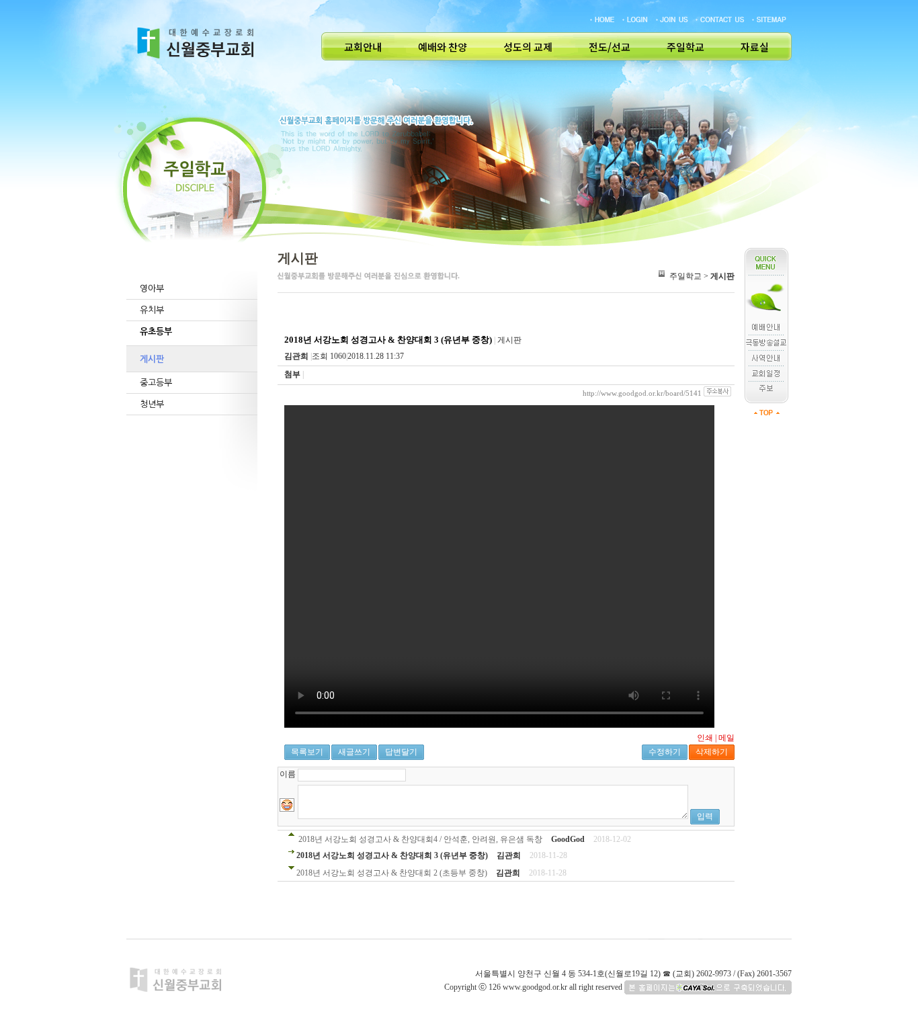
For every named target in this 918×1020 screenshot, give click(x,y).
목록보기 (307, 752)
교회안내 (363, 47)
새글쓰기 (354, 752)
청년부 (152, 404)
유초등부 (156, 331)
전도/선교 (609, 47)
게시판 (152, 359)
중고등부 (156, 382)
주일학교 (685, 47)
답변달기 (401, 752)
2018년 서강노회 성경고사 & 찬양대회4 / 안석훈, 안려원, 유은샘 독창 (420, 839)
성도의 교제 (527, 47)
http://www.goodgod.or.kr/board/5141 (642, 393)
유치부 (152, 310)
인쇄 (705, 737)
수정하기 (665, 752)
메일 (726, 737)
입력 (705, 816)
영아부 (152, 288)
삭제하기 (712, 752)
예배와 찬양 (442, 47)
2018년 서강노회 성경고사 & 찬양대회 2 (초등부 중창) (391, 873)
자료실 (755, 47)
